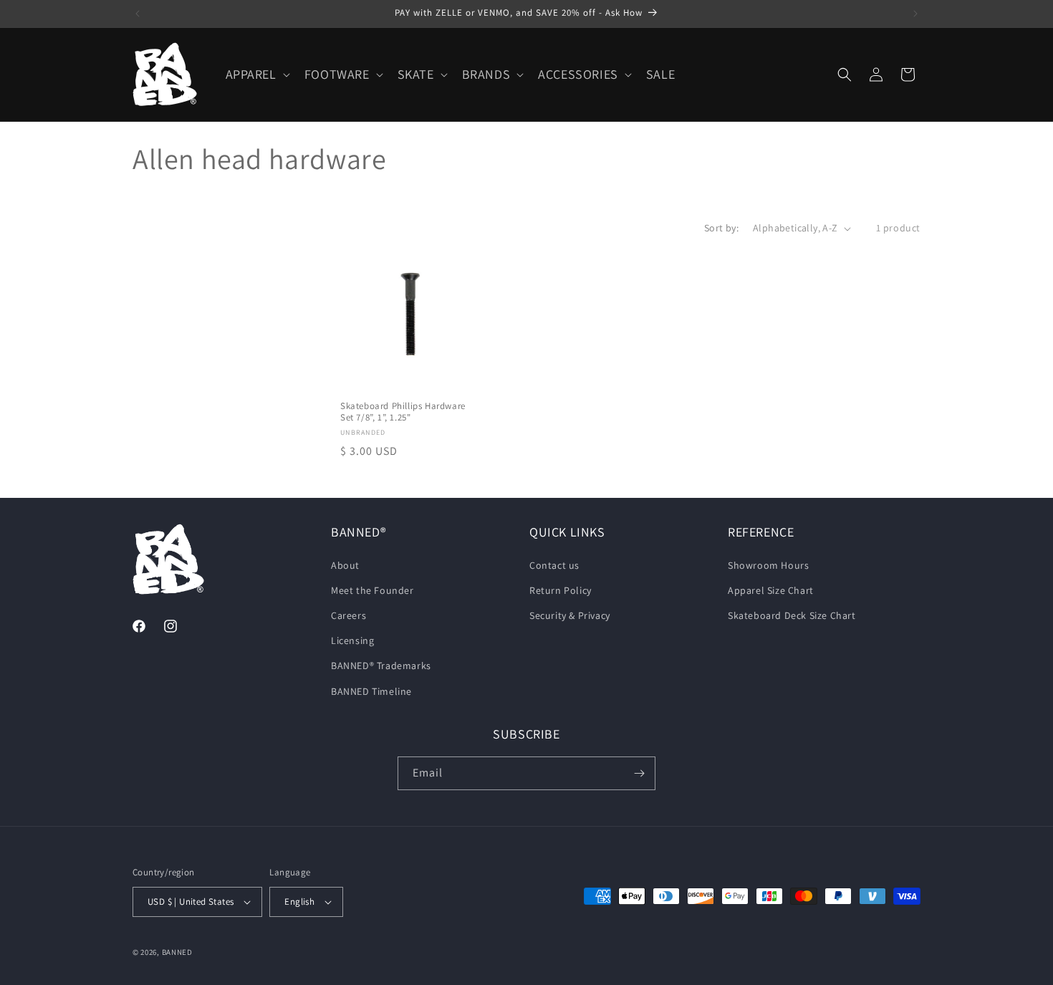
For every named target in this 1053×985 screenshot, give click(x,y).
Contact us (554, 565)
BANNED (177, 952)
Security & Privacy (569, 615)
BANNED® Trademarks (381, 665)
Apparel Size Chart (771, 590)
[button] (256, 74)
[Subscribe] (639, 773)
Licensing (352, 640)
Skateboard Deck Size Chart (792, 615)
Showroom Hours (768, 565)
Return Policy (560, 590)
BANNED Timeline (371, 691)
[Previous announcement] (137, 13)
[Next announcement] (915, 13)
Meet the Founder (372, 590)
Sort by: (721, 227)
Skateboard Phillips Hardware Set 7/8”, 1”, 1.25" (403, 412)
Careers (348, 615)
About (345, 565)
